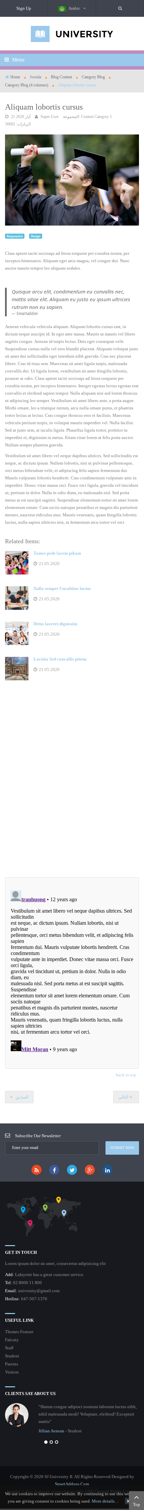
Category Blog (93, 77)
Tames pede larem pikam (57, 553)
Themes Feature (19, 1331)
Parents (11, 1363)
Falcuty (12, 1339)
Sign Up (23, 8)
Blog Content (61, 77)
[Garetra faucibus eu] (72, 179)
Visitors (12, 1372)
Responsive (15, 236)
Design (36, 236)
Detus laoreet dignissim (55, 623)
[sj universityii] (72, 33)
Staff (9, 1347)
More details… (105, 1501)
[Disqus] (72, 787)
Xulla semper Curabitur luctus (62, 588)
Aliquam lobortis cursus (44, 107)
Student (12, 1355)
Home (15, 77)
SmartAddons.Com (72, 1483)
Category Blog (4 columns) (26, 85)
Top (136, 1504)
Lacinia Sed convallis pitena (60, 659)
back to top (126, 1074)
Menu (17, 60)
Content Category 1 (96, 116)
